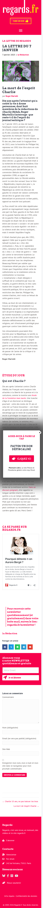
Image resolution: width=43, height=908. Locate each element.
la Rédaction (23, 54)
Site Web (6, 749)
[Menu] (20, 31)
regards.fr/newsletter (20, 624)
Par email (10, 859)
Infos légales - (10, 896)
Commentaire (8, 697)
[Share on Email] (30, 647)
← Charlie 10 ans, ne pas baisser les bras (20, 801)
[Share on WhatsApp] (17, 647)
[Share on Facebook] (4, 647)
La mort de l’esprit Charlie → (26, 806)
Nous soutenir (14, 882)
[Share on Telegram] (23, 647)
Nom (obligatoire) (10, 727)
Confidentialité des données (26, 896)
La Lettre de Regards (16, 41)
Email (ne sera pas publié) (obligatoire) (19, 738)
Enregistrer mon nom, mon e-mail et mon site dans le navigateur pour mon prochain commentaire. (20, 766)
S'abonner (10, 840)
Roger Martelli (12, 96)
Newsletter (11, 854)
